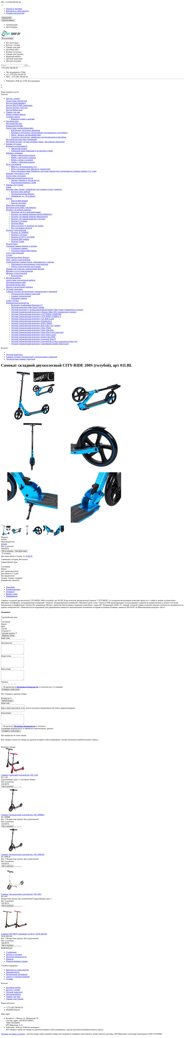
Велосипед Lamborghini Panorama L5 (26, 305)
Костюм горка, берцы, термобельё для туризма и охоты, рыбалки (34, 189)
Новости (9, 959)
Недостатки (6, 656)
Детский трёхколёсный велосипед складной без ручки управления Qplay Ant (44, 341)
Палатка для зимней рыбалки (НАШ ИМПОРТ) (31, 214)
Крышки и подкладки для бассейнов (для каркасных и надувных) (39, 133)
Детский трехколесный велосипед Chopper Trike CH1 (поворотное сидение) (43, 312)
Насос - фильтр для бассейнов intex (26, 135)
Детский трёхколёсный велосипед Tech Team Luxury (33, 335)
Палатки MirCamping (20, 239)
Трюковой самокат (19, 298)
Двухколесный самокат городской (25, 294)
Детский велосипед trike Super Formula (27, 307)
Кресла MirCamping (19, 201)
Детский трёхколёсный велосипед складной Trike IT (33, 339)
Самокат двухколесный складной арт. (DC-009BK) (22, 815)
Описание (10, 587)
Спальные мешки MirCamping (24, 251)
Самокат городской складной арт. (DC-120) (19, 775)
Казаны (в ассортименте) (16, 146)
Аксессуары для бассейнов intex (19, 128)
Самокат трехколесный (21, 296)
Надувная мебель (13, 278)
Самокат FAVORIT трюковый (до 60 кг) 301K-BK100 (24, 934)
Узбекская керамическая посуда (19, 178)
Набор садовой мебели (16, 114)
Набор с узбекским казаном (23, 162)
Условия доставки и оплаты (13, 1034)
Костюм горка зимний (20, 192)
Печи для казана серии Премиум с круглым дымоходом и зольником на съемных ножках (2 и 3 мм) (53, 171)
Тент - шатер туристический (18, 260)
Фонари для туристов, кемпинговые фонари (25, 269)
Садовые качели (13, 117)
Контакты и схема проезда (17, 11)
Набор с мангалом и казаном (23, 158)
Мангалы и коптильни (15, 205)
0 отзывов (6, 553)
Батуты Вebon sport (14, 110)
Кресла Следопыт (18, 203)
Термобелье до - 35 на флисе (23, 196)
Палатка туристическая (16, 230)
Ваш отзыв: (6, 669)
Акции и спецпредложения (18, 977)
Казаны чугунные (13, 144)
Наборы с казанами (14, 153)
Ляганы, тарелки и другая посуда (25, 180)
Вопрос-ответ (12, 594)
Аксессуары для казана (16, 176)
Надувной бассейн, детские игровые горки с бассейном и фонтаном (35, 142)
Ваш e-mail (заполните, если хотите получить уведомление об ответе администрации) (38, 708)
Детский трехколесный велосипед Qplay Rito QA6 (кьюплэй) (37, 332)
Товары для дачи (13, 112)
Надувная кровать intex (16, 282)
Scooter (4, 544)
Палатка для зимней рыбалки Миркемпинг (29, 217)
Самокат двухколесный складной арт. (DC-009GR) (22, 854)
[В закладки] (18, 787)
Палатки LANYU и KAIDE (23, 237)
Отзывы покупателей (15, 13)
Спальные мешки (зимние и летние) (21, 246)
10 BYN (29, 556)
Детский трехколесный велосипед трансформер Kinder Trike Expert (40, 344)
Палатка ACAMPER (20, 232)
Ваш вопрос (6, 713)
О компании (11, 952)
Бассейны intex (12, 121)
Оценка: (4, 682)
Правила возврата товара (17, 961)
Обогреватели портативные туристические (29, 264)
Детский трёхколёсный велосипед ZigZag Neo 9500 (33, 337)
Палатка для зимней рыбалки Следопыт (28, 219)
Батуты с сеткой (13, 98)
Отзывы (10, 592)
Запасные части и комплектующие (26, 212)
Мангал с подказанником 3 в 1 (24, 167)
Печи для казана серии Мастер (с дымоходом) (30, 169)
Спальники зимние (19, 248)
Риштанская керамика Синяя (23, 182)
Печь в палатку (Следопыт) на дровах (27, 226)
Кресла (9, 198)
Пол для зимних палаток (21, 228)
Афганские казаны (19, 148)
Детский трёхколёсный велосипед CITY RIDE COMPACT (36, 316)
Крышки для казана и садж (17, 173)
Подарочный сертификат (17, 974)
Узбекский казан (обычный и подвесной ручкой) (32, 151)
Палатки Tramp (17, 241)
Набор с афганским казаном (23, 155)
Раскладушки (11, 244)
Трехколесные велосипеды (17, 303)
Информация (11, 596)
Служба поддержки (9, 965)
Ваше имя (5, 703)
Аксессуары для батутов (16, 101)
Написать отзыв (8, 636)
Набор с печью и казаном (22, 160)
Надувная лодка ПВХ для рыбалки (21, 207)
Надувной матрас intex (15, 285)
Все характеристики (9, 571)
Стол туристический (15, 253)
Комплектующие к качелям (22, 119)
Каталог (4, 983)
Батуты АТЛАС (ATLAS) (17, 108)
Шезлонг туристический (16, 273)
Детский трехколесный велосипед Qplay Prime (31, 328)
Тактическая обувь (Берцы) (22, 194)
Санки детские (12, 301)
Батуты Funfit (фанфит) (16, 103)
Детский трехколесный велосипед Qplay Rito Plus (32, 330)
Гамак (8, 187)
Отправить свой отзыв (10, 689)
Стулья (9, 255)
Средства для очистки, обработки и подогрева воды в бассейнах (38, 137)
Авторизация (11, 25)
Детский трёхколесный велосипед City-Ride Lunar (32, 319)
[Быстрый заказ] (15, 787)
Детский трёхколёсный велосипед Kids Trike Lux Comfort (35, 325)
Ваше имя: (5, 638)
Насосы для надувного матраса (19, 287)
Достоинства (6, 643)
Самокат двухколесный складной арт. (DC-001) (21, 894)
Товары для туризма (14, 185)
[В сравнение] (21, 787)
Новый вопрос (7, 701)
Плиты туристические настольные (26, 266)
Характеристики (13, 589)
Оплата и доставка (14, 9)
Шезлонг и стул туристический (19, 271)
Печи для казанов (13, 164)
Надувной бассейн (14, 123)
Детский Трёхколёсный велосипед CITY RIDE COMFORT (36, 314)
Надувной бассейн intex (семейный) (21, 139)
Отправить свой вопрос (11, 731)
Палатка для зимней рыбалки (18, 210)
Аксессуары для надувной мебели (20, 280)
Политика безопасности (16, 957)
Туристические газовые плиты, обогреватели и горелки (30, 262)
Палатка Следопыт (19, 221)
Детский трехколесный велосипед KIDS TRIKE (31, 323)
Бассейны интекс (13, 987)
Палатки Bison (17, 223)
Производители (13, 972)
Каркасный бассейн (14, 126)
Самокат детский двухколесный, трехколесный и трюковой (31, 291)
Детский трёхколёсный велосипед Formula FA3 (31, 321)
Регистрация (11, 27)
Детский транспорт (14, 289)
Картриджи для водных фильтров (25, 130)
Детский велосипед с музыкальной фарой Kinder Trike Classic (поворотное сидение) (47, 310)
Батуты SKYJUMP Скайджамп (19, 105)
